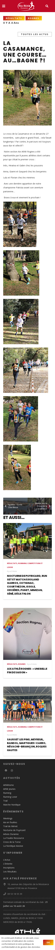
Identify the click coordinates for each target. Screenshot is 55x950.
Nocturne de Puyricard (14, 830)
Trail (5, 800)
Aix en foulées (10, 822)
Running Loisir (10, 796)
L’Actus (6, 859)
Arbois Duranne (11, 834)
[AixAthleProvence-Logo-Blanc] (26, 6)
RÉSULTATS (12, 563)
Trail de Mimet (10, 826)
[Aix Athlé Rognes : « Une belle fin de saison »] (27, 634)
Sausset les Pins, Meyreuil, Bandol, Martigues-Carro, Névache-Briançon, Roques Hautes (26, 745)
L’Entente (7, 863)
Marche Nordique (11, 804)
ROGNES (22, 664)
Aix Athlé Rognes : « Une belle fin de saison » (27, 670)
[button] (3, 6)
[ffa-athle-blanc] (27, 932)
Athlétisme (8, 785)
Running (7, 792)
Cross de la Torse (12, 842)
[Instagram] (12, 770)
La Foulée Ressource (13, 838)
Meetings (7, 818)
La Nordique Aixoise (13, 845)
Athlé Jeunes (9, 788)
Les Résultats (9, 871)
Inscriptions (9, 867)
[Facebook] (6, 770)
